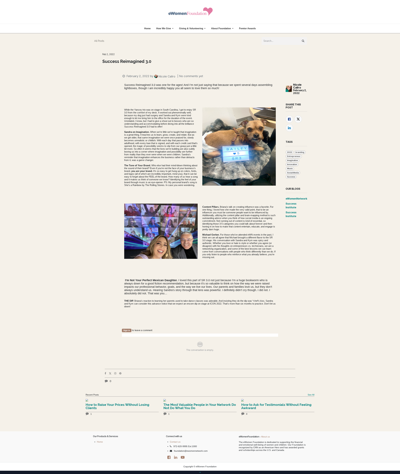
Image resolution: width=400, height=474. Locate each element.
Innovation (292, 164)
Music (290, 168)
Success (291, 177)
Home (100, 442)
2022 (289, 152)
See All (311, 394)
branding (299, 152)
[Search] (303, 41)
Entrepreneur (293, 156)
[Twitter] (298, 119)
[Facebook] (289, 119)
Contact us (175, 442)
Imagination (292, 160)
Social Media (293, 173)
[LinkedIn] (289, 128)
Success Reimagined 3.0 (126, 61)
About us (265, 436)
